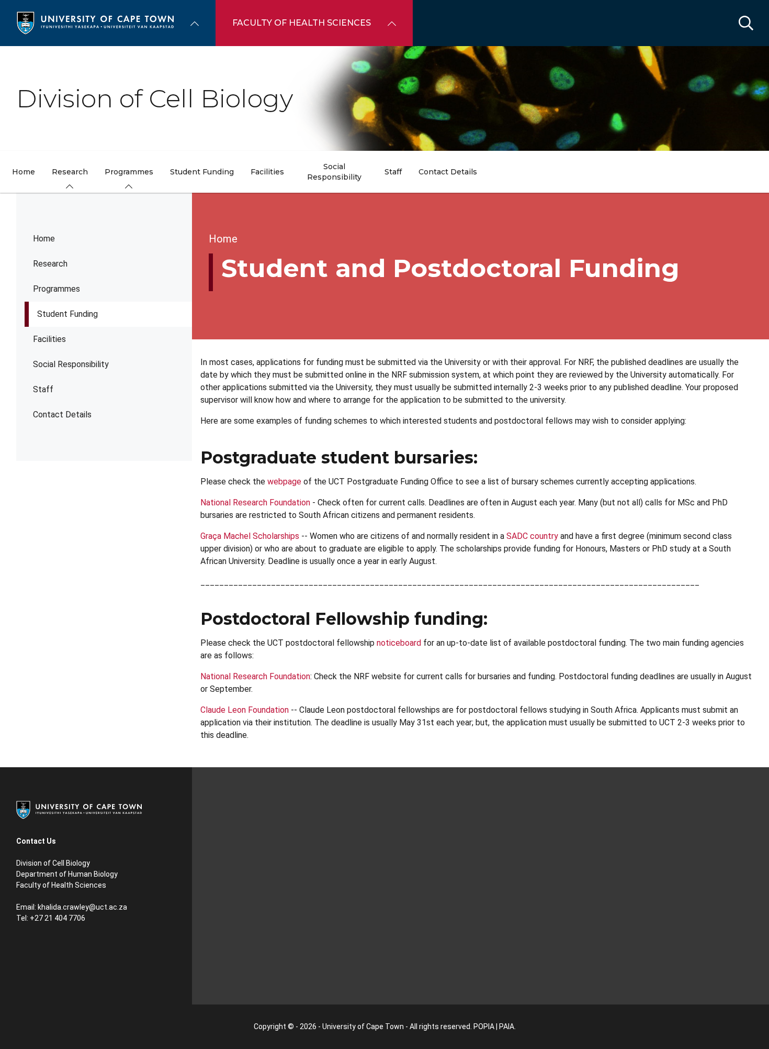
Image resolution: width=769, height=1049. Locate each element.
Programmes (56, 289)
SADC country (532, 536)
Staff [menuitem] (393, 171)
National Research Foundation (255, 502)
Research (50, 264)
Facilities (49, 339)
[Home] (95, 22)
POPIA (483, 1026)
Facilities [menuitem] (267, 171)
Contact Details (62, 414)
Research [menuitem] (70, 171)
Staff (43, 389)
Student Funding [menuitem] (202, 171)
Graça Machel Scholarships (249, 536)
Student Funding (67, 314)
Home (44, 239)
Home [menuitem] (23, 171)
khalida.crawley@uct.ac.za (82, 907)
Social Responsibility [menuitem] (334, 172)
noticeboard (399, 643)
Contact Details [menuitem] (448, 171)
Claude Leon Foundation (244, 710)
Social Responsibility (71, 364)
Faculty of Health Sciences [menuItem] (301, 23)
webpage (284, 482)
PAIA (506, 1026)
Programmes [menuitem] (129, 171)
